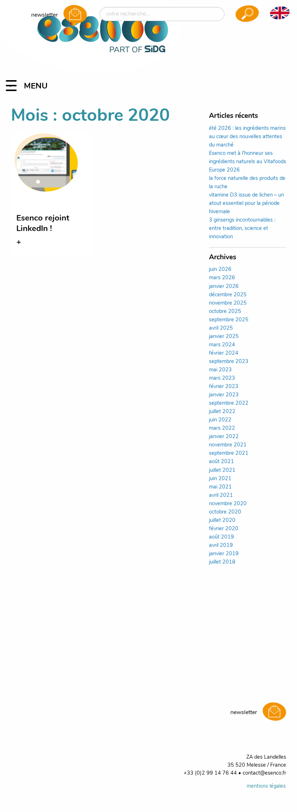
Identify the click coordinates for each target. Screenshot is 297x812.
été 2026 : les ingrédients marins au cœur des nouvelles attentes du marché (247, 137)
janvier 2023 (224, 395)
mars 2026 (222, 278)
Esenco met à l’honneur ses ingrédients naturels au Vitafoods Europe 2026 (247, 162)
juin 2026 (220, 269)
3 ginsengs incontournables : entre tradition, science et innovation (242, 229)
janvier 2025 (224, 336)
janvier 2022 (224, 437)
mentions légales (266, 786)
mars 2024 (222, 345)
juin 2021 (220, 479)
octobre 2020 (225, 512)
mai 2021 (220, 487)
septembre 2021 (228, 453)
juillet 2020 (222, 520)
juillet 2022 (222, 412)
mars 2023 (222, 378)
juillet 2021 (222, 470)
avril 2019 (221, 545)
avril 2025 (221, 328)
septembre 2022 (228, 403)
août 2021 (221, 462)
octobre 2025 (225, 311)
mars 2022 (222, 428)
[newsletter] (75, 15)
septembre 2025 (228, 320)
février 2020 (223, 529)
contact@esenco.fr (264, 773)
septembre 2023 (228, 361)
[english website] (279, 13)
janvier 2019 (224, 554)
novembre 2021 (228, 445)
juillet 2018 (222, 562)
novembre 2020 (228, 504)
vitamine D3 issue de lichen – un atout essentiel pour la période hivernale (246, 204)
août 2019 (221, 537)
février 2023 (223, 386)
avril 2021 (221, 495)
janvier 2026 (224, 286)
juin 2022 (220, 420)
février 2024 (223, 353)
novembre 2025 (228, 303)
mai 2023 (220, 370)
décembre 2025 (228, 295)
